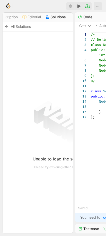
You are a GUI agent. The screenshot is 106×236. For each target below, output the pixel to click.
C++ (82, 25)
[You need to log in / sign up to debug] (70, 6)
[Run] (79, 6)
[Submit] (87, 6)
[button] (98, 6)
